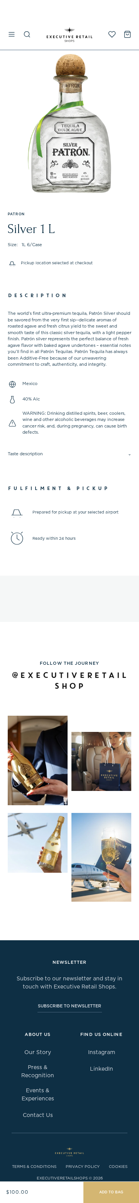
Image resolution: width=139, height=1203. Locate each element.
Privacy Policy (83, 1167)
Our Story (37, 1052)
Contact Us (38, 1115)
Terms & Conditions (34, 1167)
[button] (11, 34)
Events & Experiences (38, 1095)
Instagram (101, 1052)
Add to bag (111, 1192)
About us (38, 1034)
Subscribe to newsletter (69, 1006)
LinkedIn (101, 1069)
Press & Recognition (37, 1071)
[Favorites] (112, 34)
